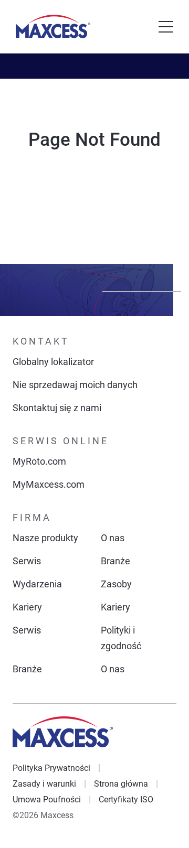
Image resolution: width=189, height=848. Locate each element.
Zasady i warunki (44, 784)
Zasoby (116, 583)
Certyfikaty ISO (126, 799)
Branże (115, 560)
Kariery (27, 607)
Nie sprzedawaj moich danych (75, 384)
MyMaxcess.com (49, 484)
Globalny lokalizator (53, 361)
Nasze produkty (45, 537)
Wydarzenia (37, 583)
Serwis (27, 560)
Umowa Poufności (47, 799)
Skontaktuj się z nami (57, 407)
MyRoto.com (39, 461)
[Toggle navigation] (166, 27)
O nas (112, 537)
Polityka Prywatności (51, 768)
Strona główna (121, 784)
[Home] (53, 26)
